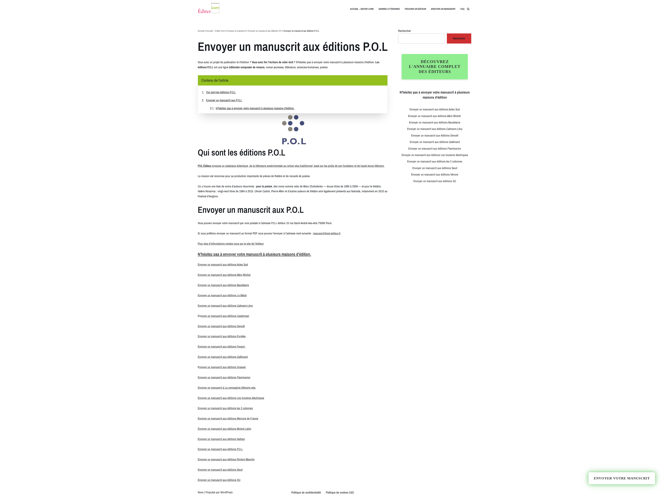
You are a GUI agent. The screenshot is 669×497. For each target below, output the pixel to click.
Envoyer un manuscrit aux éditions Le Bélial (222, 295)
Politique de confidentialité (306, 492)
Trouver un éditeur (415, 8)
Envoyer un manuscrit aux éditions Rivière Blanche (226, 459)
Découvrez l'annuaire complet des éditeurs (434, 66)
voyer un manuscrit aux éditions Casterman (225, 316)
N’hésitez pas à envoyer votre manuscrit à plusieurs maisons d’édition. (255, 108)
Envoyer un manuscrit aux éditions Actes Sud (223, 264)
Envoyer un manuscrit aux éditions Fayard (222, 346)
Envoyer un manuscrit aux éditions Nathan (221, 439)
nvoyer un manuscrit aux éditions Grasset (222, 367)
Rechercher (404, 31)
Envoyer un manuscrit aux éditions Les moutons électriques (231, 398)
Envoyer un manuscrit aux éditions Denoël (221, 326)
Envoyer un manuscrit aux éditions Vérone (434, 174)
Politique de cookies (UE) (340, 492)
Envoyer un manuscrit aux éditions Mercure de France (228, 418)
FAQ (462, 8)
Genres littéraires (389, 8)
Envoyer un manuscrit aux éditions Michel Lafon (224, 429)
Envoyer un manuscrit (443, 8)
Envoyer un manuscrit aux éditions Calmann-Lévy (225, 306)
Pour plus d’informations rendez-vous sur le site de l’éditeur (231, 244)
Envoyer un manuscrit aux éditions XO (265, 30)
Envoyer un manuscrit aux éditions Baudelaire (223, 285)
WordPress (226, 492)
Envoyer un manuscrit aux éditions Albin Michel (224, 275)
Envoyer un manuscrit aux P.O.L (224, 100)
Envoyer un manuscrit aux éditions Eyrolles (222, 336)
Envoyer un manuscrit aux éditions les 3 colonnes (225, 408)
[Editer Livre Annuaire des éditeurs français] (208, 9)
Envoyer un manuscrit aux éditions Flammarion (224, 377)
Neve (200, 492)
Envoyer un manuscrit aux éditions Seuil (220, 470)
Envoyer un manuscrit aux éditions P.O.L (220, 449)
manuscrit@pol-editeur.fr (327, 233)
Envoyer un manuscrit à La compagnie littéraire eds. (227, 388)
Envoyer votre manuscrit (622, 478)
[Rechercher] (468, 9)
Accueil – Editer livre (362, 8)
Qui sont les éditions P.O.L (221, 92)
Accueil (201, 30)
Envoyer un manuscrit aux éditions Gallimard (223, 357)
